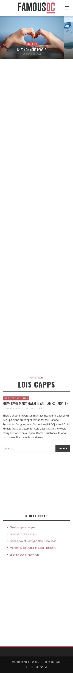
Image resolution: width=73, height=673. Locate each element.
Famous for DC (11, 398)
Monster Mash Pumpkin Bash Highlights (33, 547)
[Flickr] (31, 667)
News (25, 398)
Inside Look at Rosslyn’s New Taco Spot (33, 541)
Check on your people (32, 49)
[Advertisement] (32, 482)
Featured (32, 43)
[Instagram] (36, 667)
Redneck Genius (13, 408)
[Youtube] (46, 667)
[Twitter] (41, 667)
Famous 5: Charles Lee (23, 534)
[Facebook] (26, 667)
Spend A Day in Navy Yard (25, 554)
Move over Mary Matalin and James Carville (35, 403)
